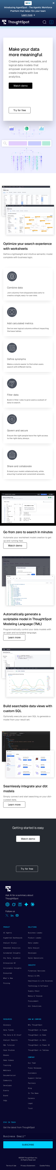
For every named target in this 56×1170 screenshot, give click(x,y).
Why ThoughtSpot (35, 1025)
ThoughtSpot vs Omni (37, 1040)
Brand (5, 1095)
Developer (32, 953)
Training (7, 1065)
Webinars (7, 1070)
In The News (33, 1093)
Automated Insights (11, 953)
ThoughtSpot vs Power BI (39, 1045)
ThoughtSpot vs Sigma (37, 1030)
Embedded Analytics (11, 948)
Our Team (32, 1063)
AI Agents (7, 933)
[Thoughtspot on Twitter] (7, 915)
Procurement (33, 1001)
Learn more (14, 637)
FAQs (5, 1101)
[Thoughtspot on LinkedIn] (12, 915)
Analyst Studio (10, 943)
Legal (30, 1103)
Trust (30, 1108)
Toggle (44, 22)
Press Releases (34, 1068)
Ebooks (6, 1055)
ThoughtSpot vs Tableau (38, 1050)
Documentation (9, 1075)
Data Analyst (33, 948)
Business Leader (35, 933)
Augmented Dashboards (12, 938)
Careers (31, 1098)
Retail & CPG (33, 976)
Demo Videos (8, 1060)
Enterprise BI (9, 963)
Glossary (7, 1025)
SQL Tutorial (9, 1045)
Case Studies (9, 1050)
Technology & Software (38, 986)
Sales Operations (35, 958)
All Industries (34, 1006)
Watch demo (15, 545)
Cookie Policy (45, 1166)
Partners (32, 1083)
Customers (32, 1073)
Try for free (19, 110)
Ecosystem (7, 973)
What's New (8, 978)
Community (7, 1080)
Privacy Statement (28, 1166)
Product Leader (34, 938)
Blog (30, 1088)
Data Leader (33, 943)
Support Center (34, 1078)
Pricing (6, 983)
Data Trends (8, 1030)
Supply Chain (33, 991)
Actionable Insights (12, 968)
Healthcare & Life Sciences (40, 981)
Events (6, 1090)
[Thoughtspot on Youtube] (17, 915)
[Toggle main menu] (51, 22)
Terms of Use (11, 1166)
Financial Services (36, 971)
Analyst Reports (10, 1040)
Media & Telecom (35, 996)
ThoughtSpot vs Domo (37, 1035)
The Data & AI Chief (12, 1035)
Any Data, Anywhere (11, 958)
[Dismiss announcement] (53, 3)
